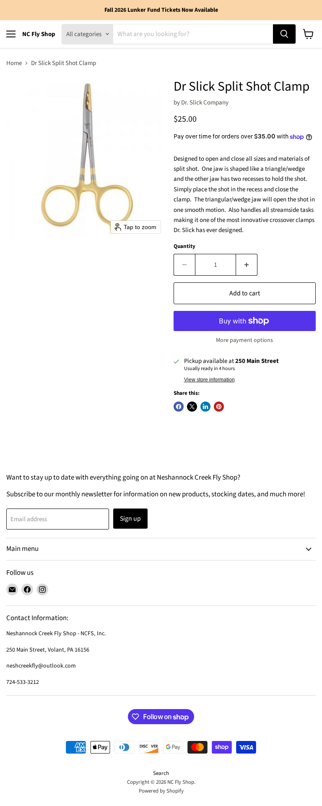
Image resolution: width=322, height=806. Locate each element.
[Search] (284, 34)
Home (14, 63)
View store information (209, 380)
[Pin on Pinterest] (219, 407)
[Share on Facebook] (179, 407)
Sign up (130, 518)
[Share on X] (192, 407)
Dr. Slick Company (205, 102)
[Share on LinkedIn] (205, 407)
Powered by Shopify (161, 791)
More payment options (244, 340)
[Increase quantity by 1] (246, 265)
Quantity (184, 246)
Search (161, 773)
